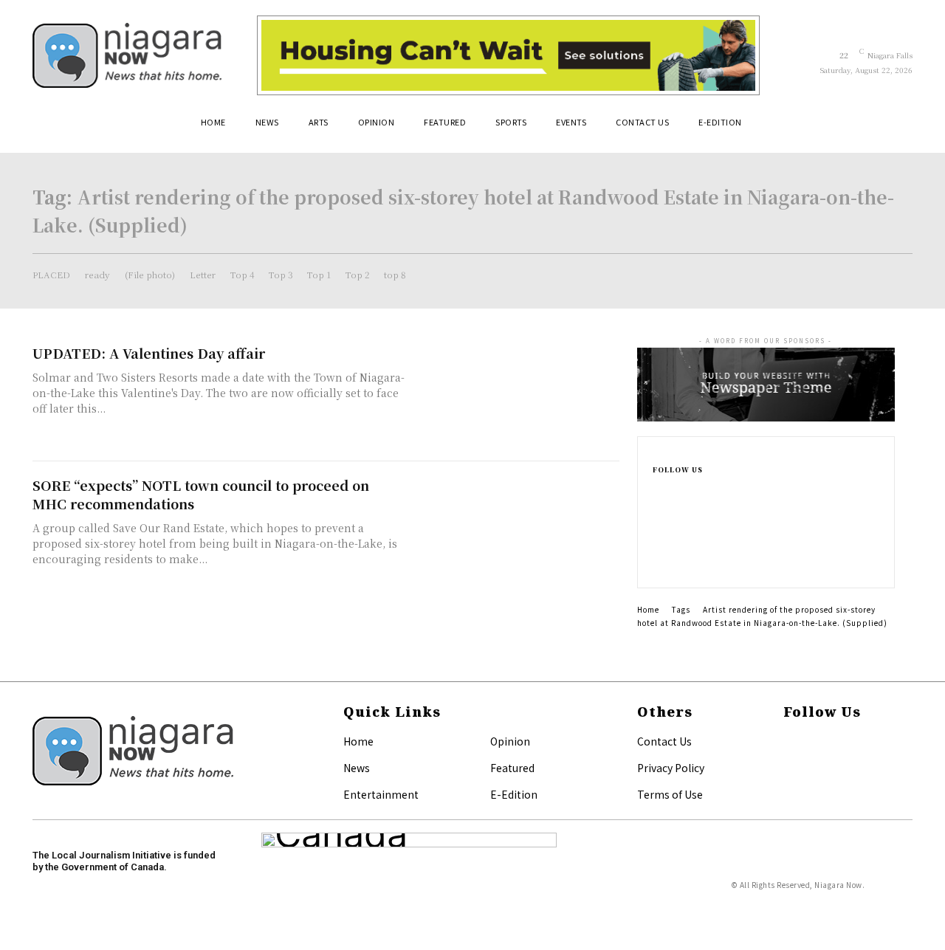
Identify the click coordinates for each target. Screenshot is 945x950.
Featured (512, 767)
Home (648, 609)
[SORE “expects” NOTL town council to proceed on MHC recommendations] (516, 527)
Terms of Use (670, 794)
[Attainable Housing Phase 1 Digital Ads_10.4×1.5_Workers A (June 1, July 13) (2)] (508, 55)
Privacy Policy (670, 767)
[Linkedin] (657, 537)
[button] (895, 127)
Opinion (510, 741)
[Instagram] (657, 514)
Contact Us (664, 741)
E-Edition (513, 794)
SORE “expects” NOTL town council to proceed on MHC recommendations (200, 494)
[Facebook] (657, 490)
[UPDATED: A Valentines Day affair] (516, 395)
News (356, 767)
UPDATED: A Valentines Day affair (148, 352)
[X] (657, 561)
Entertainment (381, 794)
